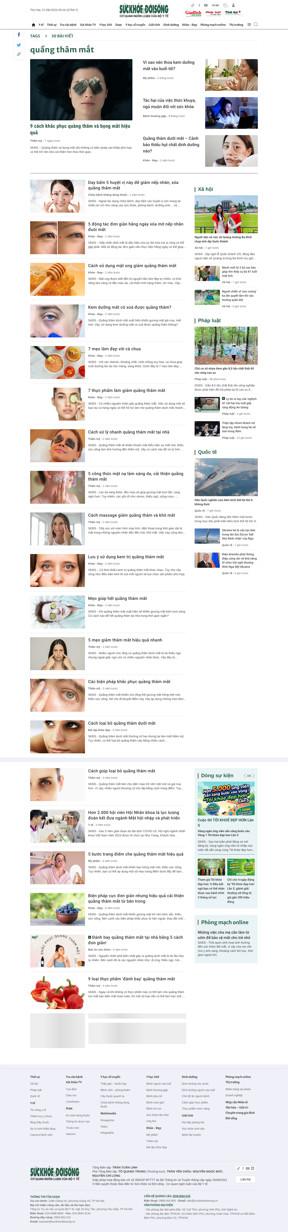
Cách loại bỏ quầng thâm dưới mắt (122, 723)
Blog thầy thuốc (39, 1122)
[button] (245, 776)
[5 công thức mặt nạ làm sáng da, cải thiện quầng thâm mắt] (57, 487)
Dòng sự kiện (217, 775)
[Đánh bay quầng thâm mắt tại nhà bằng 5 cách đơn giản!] (57, 951)
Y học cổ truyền (135, 25)
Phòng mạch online (213, 25)
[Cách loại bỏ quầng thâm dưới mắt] (57, 736)
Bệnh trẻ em (153, 1108)
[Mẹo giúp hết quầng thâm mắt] (57, 612)
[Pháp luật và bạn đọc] (213, 14)
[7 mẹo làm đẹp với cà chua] (57, 362)
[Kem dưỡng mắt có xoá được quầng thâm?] (57, 320)
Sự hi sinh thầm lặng (42, 1128)
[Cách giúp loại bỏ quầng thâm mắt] (57, 784)
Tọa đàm (71, 1089)
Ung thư (151, 1121)
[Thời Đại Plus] (233, 13)
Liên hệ (245, 1179)
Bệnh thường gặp (157, 1090)
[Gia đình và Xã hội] (193, 14)
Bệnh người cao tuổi (158, 1083)
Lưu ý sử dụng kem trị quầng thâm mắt (126, 556)
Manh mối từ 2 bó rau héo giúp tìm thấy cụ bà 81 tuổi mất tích (239, 272)
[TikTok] (192, 5)
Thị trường (236, 25)
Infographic (107, 1132)
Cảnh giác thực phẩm (195, 1102)
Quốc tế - (200, 510)
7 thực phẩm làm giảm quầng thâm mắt (126, 390)
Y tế (41, 25)
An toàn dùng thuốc (78, 1115)
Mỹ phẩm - (150, 78)
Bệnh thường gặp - (155, 116)
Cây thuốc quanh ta (112, 1096)
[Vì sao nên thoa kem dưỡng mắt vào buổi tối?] (231, 75)
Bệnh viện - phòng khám (115, 1090)
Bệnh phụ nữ (154, 1096)
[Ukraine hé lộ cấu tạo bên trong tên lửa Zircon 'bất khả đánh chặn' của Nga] (207, 536)
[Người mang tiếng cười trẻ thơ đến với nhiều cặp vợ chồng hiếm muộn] (226, 798)
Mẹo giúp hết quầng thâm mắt (117, 598)
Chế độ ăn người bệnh (195, 1096)
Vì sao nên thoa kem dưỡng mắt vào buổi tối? (169, 65)
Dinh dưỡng (171, 25)
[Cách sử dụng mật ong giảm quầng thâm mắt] (57, 279)
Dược (118, 25)
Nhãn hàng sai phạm (238, 1089)
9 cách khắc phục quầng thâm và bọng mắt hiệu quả (80, 129)
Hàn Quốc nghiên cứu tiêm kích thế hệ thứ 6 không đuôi (224, 502)
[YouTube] (206, 5)
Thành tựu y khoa (41, 1116)
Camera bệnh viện (41, 1134)
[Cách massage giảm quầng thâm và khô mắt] (57, 528)
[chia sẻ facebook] (19, 35)
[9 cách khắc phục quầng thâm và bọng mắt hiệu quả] (81, 89)
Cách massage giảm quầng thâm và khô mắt (131, 515)
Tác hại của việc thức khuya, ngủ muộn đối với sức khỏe (169, 103)
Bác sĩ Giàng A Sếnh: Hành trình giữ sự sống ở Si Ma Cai (241, 884)
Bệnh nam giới (155, 1102)
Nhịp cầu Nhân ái (237, 1102)
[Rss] (252, 1169)
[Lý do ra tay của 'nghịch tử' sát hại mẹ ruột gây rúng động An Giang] (207, 404)
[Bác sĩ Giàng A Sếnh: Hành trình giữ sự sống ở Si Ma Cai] (241, 867)
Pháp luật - (202, 379)
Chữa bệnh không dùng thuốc (115, 1104)
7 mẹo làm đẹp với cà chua (114, 348)
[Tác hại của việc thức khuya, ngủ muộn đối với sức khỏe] (231, 113)
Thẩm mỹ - (37, 140)
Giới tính (154, 25)
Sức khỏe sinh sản (193, 1128)
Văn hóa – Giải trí (237, 1107)
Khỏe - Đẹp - (151, 160)
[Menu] (249, 24)
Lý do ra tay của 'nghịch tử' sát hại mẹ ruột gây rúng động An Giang (239, 403)
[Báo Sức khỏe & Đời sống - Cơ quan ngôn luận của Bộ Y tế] (144, 10)
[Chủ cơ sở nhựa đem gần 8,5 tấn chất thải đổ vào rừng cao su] (226, 346)
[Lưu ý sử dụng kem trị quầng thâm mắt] (57, 570)
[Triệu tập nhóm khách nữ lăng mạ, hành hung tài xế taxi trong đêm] (207, 428)
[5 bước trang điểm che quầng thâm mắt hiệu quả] (57, 867)
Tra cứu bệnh (68, 25)
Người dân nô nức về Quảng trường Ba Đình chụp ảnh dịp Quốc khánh (223, 239)
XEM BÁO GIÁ (181, 1196)
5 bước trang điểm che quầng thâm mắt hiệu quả (135, 854)
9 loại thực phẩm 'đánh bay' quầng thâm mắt (131, 978)
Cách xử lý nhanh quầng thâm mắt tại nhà (129, 432)
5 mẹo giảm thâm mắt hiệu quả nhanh (125, 639)
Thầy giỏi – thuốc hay (114, 1083)
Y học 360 (105, 25)
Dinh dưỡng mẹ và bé (195, 1083)
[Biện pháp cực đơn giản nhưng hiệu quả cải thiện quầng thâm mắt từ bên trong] (57, 909)
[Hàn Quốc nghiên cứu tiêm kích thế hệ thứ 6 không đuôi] (226, 477)
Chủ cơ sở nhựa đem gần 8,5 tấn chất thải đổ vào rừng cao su (224, 371)
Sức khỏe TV (88, 25)
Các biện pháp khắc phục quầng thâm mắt (129, 681)
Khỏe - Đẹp (189, 25)
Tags (35, 36)
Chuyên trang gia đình (240, 1112)
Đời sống (231, 1118)
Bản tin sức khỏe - (100, 949)
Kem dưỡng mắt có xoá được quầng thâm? (129, 307)
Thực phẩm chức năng (196, 1108)
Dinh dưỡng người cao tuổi (198, 1090)
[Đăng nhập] (233, 5)
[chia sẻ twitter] (19, 45)
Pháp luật (209, 320)
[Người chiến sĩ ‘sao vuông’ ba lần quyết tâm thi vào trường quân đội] (207, 297)
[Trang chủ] (33, 25)
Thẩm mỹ (152, 1141)
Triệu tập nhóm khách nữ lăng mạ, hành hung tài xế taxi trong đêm (239, 427)
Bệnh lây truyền (191, 1134)
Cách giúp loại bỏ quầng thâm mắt (121, 770)
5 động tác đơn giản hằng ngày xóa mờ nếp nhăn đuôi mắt (135, 226)
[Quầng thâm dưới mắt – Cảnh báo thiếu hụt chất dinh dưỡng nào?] (231, 151)
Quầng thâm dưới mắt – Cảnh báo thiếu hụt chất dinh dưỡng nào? (171, 144)
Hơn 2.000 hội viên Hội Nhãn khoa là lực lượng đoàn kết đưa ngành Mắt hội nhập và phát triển (134, 815)
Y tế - (92, 824)
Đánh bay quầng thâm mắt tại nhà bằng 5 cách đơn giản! (135, 940)
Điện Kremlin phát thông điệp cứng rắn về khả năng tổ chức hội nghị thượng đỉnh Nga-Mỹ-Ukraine (239, 561)
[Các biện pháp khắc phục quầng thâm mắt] (57, 695)
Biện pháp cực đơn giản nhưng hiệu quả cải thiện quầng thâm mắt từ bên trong (136, 898)
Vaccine (70, 1134)
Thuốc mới (72, 1127)
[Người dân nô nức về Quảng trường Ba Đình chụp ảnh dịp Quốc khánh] (226, 214)
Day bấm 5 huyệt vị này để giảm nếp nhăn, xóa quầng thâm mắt (133, 185)
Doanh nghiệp (234, 1095)
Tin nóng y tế (38, 1109)
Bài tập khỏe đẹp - (100, 730)
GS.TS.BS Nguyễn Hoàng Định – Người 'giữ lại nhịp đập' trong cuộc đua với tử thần (211, 888)
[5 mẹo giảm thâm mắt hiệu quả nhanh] (57, 653)
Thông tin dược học (78, 1121)
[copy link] (19, 54)
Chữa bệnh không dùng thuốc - (109, 194)
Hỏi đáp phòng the (193, 1122)
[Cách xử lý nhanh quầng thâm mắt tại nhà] (57, 445)
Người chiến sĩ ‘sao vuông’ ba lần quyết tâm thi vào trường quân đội (239, 296)
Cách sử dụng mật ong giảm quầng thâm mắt (132, 265)
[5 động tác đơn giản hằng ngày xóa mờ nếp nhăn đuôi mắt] (57, 237)
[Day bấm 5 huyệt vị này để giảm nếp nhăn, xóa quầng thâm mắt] (57, 196)
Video (104, 1126)
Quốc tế (207, 452)
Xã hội (205, 189)
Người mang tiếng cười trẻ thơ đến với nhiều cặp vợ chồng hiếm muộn (223, 833)
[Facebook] (199, 5)
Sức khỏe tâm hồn (157, 1115)
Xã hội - (200, 247)
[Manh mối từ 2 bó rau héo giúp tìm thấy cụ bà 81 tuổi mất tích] (207, 273)
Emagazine (107, 1120)
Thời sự (51, 25)
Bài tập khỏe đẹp (156, 1147)
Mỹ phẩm (151, 1134)
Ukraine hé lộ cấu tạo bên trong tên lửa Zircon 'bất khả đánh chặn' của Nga (238, 534)
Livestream (72, 1101)
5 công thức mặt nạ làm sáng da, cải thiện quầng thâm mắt (135, 476)
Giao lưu (71, 1095)
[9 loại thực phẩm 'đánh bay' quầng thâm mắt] (57, 992)
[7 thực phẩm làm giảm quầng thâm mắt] (57, 404)
